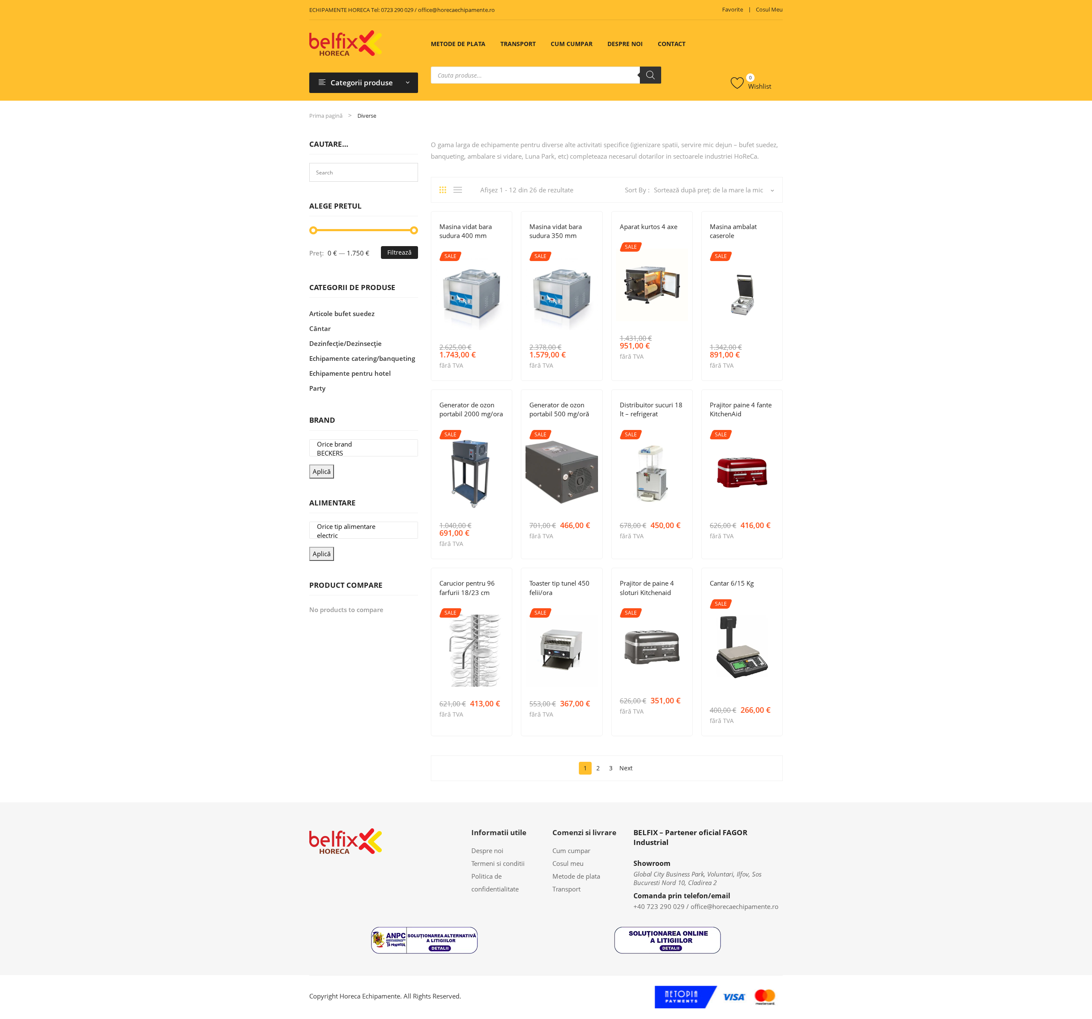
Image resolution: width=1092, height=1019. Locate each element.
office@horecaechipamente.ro (734, 906)
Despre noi (625, 44)
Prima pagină (326, 115)
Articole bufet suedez (740, 426)
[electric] (363, 535)
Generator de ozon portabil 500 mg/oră (559, 409)
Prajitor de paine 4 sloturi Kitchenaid (647, 587)
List (459, 189)
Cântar (720, 596)
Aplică (322, 471)
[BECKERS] (363, 453)
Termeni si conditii (498, 863)
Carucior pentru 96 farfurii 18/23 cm (467, 587)
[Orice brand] (363, 444)
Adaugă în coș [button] (500, 364)
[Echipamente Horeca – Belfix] (345, 42)
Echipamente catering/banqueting (362, 358)
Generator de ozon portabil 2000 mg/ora (471, 409)
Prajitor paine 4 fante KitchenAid (741, 409)
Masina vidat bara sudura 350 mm (555, 231)
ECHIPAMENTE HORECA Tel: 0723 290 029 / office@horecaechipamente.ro (402, 10)
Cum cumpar (571, 44)
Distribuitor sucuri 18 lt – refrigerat (651, 409)
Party (317, 388)
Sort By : (637, 190)
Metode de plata (458, 44)
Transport (518, 44)
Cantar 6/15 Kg (732, 583)
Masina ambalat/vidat (763, 248)
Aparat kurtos (640, 239)
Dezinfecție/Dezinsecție (471, 426)
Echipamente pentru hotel (350, 373)
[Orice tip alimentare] (363, 526)
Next (626, 768)
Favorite (732, 9)
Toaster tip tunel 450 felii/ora (559, 587)
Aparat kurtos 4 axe (648, 226)
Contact (671, 44)
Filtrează (399, 252)
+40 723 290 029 (659, 906)
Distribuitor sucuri (646, 426)
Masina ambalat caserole (733, 231)
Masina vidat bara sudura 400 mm (465, 231)
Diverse (449, 248)
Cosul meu (769, 9)
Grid (445, 189)
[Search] (650, 75)
